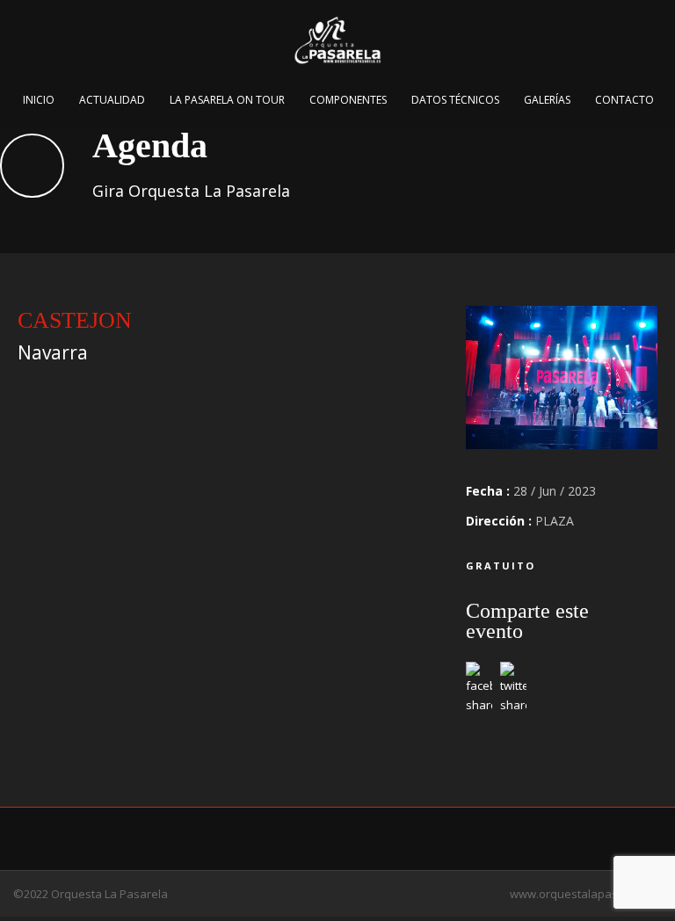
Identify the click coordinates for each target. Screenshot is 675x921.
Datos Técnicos (455, 99)
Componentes (348, 99)
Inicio (38, 99)
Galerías (547, 99)
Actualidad (112, 99)
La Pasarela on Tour (227, 99)
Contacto (624, 99)
